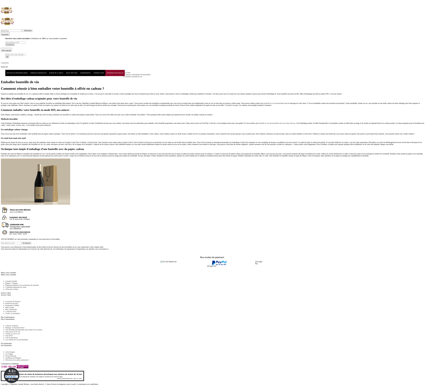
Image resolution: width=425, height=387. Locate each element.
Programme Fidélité (12, 305)
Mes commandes (11, 309)
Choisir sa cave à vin (12, 334)
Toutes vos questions (12, 313)
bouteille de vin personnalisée (274, 103)
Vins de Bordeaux (11, 338)
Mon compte (9, 307)
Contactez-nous (10, 311)
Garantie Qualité (11, 281)
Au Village (9, 354)
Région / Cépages (11, 283)
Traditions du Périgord (13, 358)
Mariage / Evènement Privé (14, 328)
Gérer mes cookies (11, 289)
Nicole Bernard (10, 356)
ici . (108, 249)
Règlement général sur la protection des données (22, 285)
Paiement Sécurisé (11, 303)
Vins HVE (9, 336)
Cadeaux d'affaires (11, 326)
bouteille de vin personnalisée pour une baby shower (276, 123)
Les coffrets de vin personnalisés (16, 340)
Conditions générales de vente (15, 287)
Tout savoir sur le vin (12, 332)
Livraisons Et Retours (12, 301)
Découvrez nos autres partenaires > (17, 360)
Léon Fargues (10, 352)
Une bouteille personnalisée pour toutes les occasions (23, 330)
